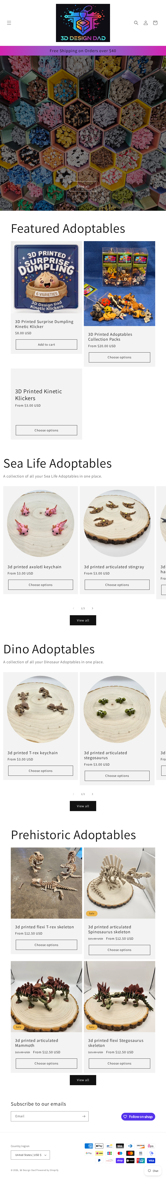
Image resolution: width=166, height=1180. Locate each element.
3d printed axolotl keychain (35, 566)
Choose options (119, 357)
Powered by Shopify (47, 1170)
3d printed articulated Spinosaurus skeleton (109, 929)
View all (83, 620)
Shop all (83, 186)
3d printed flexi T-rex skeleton (44, 926)
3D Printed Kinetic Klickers (38, 395)
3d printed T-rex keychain (33, 752)
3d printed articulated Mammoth (36, 1043)
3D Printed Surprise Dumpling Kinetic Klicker (44, 324)
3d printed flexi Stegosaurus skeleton (116, 1043)
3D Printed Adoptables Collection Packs (110, 337)
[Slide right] (92, 608)
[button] (9, 23)
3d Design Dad (28, 1170)
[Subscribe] (83, 1116)
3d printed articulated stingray (114, 566)
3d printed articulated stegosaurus (105, 755)
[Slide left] (73, 608)
